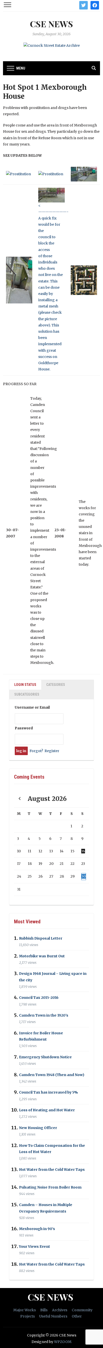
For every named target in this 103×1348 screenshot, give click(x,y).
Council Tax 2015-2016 (38, 998)
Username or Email (32, 707)
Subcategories (26, 694)
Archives (59, 1310)
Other (77, 1316)
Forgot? (36, 751)
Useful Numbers (53, 1316)
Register (51, 751)
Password (24, 728)
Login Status (25, 685)
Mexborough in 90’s (37, 1229)
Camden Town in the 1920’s (43, 1015)
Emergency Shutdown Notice (45, 1057)
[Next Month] (83, 799)
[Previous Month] (19, 799)
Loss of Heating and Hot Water (47, 1110)
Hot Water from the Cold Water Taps (52, 1169)
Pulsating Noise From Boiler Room (50, 1187)
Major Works (24, 1310)
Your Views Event (34, 1246)
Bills (44, 1310)
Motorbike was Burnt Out (42, 956)
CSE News (51, 23)
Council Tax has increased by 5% (48, 1092)
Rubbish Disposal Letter (40, 938)
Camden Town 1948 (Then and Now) (51, 1075)
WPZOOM (63, 1342)
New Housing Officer (38, 1128)
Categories (55, 685)
